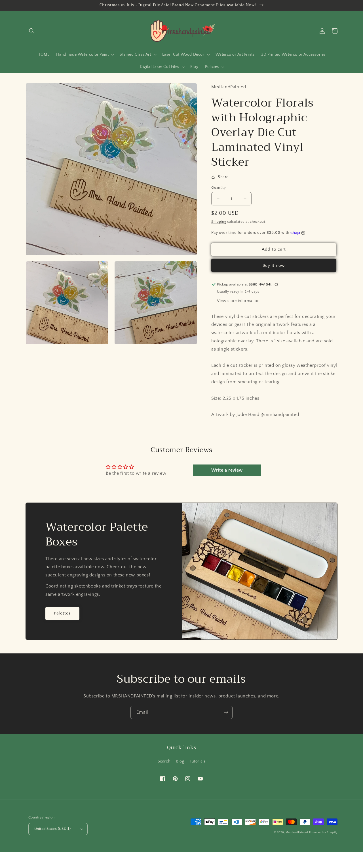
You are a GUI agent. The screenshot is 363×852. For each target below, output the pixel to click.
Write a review (226, 470)
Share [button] (223, 177)
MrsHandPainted (297, 832)
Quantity (218, 187)
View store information (238, 301)
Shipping (218, 222)
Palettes (62, 613)
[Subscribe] (226, 712)
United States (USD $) (52, 829)
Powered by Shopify (323, 832)
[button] (32, 31)
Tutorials (197, 761)
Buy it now (274, 265)
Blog (180, 761)
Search (164, 761)
